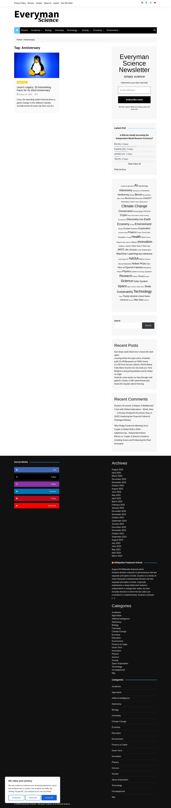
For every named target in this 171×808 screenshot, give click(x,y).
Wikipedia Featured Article (128, 562)
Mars (140, 254)
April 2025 (116, 498)
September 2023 (119, 537)
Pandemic (147, 268)
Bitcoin (138, 194)
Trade (120, 296)
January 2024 (118, 524)
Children (132, 202)
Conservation (125, 211)
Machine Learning (127, 253)
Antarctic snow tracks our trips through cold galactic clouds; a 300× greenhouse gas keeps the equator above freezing (133, 380)
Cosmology (138, 211)
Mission (31, 3)
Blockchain (130, 198)
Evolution (134, 229)
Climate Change (134, 206)
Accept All (49, 798)
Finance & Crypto (119, 644)
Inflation (134, 242)
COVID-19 (146, 211)
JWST (120, 249)
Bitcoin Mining (147, 195)
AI (136, 185)
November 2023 (119, 530)
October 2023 (118, 533)
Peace (119, 272)
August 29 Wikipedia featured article (128, 569)
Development (122, 219)
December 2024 (119, 511)
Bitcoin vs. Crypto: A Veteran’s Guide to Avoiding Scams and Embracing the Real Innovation (132, 440)
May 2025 (116, 495)
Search (117, 321)
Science (127, 281)
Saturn (147, 276)
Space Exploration (120, 663)
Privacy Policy (20, 3)
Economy (98, 30)
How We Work (67, 3)
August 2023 (117, 540)
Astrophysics (137, 190)
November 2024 (119, 514)
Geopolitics (122, 237)
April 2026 (116, 473)
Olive (148, 264)
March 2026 (117, 476)
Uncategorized (118, 670)
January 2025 (118, 508)
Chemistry (59, 30)
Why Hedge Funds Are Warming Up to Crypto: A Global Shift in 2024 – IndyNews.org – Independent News (131, 429)
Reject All (33, 798)
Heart (143, 237)
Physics (24, 30)
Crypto (123, 215)
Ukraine (133, 296)
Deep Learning (144, 215)
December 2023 (119, 527)
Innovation (145, 241)
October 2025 (118, 485)
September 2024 (119, 521)
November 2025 (119, 482)
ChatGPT (147, 198)
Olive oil (121, 267)
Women (146, 300)
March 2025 (117, 501)
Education (116, 638)
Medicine (147, 254)
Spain (138, 286)
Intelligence (122, 246)
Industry (127, 242)
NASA (134, 258)
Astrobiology (143, 186)
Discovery (133, 219)
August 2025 (117, 489)
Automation (145, 191)
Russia (141, 276)
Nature (142, 259)
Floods (139, 232)
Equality (120, 228)
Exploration (144, 228)
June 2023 (116, 546)
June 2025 (116, 492)
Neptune (147, 259)
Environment (112, 30)
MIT (127, 259)
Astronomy (125, 190)
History (148, 237)
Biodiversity (123, 194)
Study (148, 286)
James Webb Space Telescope (138, 246)
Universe (124, 300)
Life (126, 249)
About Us (48, 3)
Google (129, 237)
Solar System (140, 281)
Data (129, 215)
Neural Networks (124, 264)
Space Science (131, 286)
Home (19, 40)
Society (85, 30)
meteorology (122, 259)
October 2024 (118, 517)
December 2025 (119, 479)
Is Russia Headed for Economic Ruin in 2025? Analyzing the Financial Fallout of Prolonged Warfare (133, 416)
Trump (126, 296)
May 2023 (116, 549)
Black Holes (120, 198)
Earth (147, 219)
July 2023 (116, 543)
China (137, 202)
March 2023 (117, 556)
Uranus (131, 300)
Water (141, 300)
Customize (16, 798)
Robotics (135, 276)
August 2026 (117, 469)
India (123, 242)
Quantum (148, 272)
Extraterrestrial (122, 232)
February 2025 (118, 505)
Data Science (135, 215)
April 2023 (116, 553)
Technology (72, 30)
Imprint (56, 3)
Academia (35, 30)
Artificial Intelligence (121, 619)
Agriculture (130, 186)
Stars (142, 286)
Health (136, 236)
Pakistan (138, 267)
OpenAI (129, 267)
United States (144, 296)
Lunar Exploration (144, 250)
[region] (32, 790)
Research (125, 276)
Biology (48, 30)
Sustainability (125, 291)
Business (138, 198)
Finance (132, 232)
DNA (141, 219)
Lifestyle (133, 250)
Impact (118, 242)
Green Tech (117, 647)
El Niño (132, 224)
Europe (127, 228)
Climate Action (143, 202)
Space (122, 286)
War (136, 299)
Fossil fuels (146, 232)
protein (134, 272)
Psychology (140, 271)
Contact (39, 3)
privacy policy (143, 107)
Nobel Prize (139, 263)
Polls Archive (120, 169)
